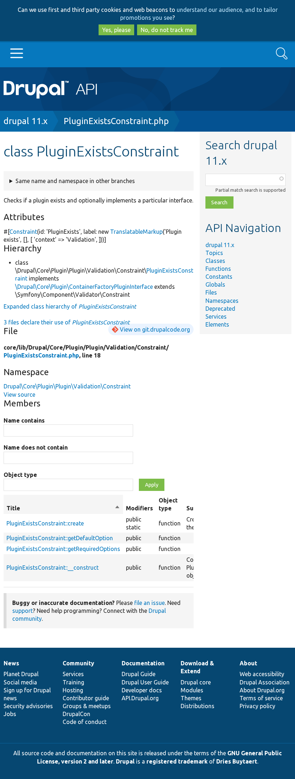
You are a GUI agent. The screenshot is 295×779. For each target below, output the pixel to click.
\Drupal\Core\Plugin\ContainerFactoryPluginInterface (84, 286)
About (248, 663)
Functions (218, 268)
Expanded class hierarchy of (70, 306)
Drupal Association (265, 682)
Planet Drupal (21, 674)
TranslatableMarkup (136, 231)
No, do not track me (167, 30)
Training (73, 682)
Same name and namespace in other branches (75, 181)
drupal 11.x (25, 121)
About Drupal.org (262, 690)
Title (63, 508)
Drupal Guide (138, 674)
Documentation (143, 663)
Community (78, 663)
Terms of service (261, 698)
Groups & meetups (87, 706)
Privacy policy (257, 706)
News (11, 663)
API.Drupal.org (140, 698)
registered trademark (177, 761)
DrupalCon (76, 714)
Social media (20, 682)
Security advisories (28, 706)
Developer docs (142, 690)
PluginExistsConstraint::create (45, 523)
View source (19, 394)
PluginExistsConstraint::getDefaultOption (59, 538)
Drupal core (196, 682)
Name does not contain (36, 447)
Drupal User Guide (145, 682)
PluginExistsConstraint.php (116, 121)
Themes (191, 698)
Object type (20, 475)
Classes (215, 261)
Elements (217, 324)
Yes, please (116, 30)
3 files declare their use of (67, 322)
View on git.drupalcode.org (155, 329)
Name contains (24, 420)
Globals (215, 284)
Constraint (23, 231)
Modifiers (139, 508)
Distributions (197, 706)
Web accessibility (262, 674)
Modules (192, 690)
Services (216, 316)
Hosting (73, 690)
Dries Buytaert (236, 761)
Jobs (10, 714)
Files (211, 292)
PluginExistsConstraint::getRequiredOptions (63, 549)
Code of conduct (84, 722)
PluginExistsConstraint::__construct (52, 567)
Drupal (125, 761)
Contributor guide (86, 698)
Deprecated (220, 308)
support (22, 610)
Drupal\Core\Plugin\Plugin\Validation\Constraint (67, 386)
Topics (214, 253)
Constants (218, 276)
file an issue (149, 603)
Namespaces (222, 300)
